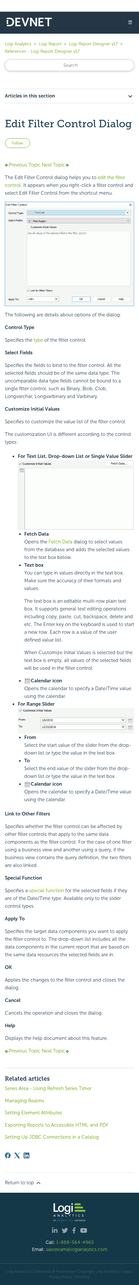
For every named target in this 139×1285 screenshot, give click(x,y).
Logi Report (50, 43)
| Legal (125, 1271)
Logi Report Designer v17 (93, 43)
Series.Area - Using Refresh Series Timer (48, 1088)
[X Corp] (17, 1155)
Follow (17, 143)
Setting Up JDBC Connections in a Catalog (52, 1137)
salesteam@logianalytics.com (76, 1249)
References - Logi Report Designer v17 (42, 51)
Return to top (20, 1183)
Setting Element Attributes (33, 1113)
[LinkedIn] (26, 1155)
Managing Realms (24, 1101)
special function (46, 890)
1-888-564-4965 (75, 1242)
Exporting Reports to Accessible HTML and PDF (57, 1125)
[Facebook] (8, 1155)
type (38, 340)
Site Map (82, 1277)
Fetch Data (60, 542)
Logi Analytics (18, 43)
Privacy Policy (60, 1277)
